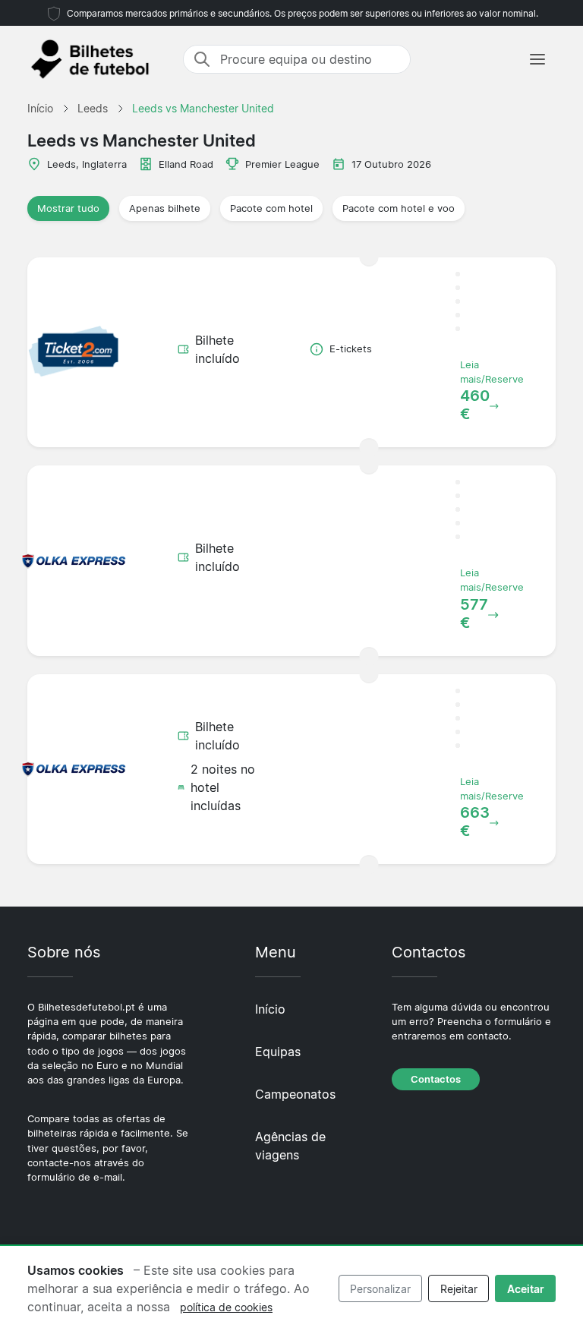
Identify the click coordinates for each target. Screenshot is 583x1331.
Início (270, 1009)
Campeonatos (295, 1094)
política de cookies (226, 1307)
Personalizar (380, 1288)
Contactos (436, 1079)
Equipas (278, 1051)
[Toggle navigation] (537, 59)
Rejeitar (458, 1288)
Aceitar (525, 1288)
